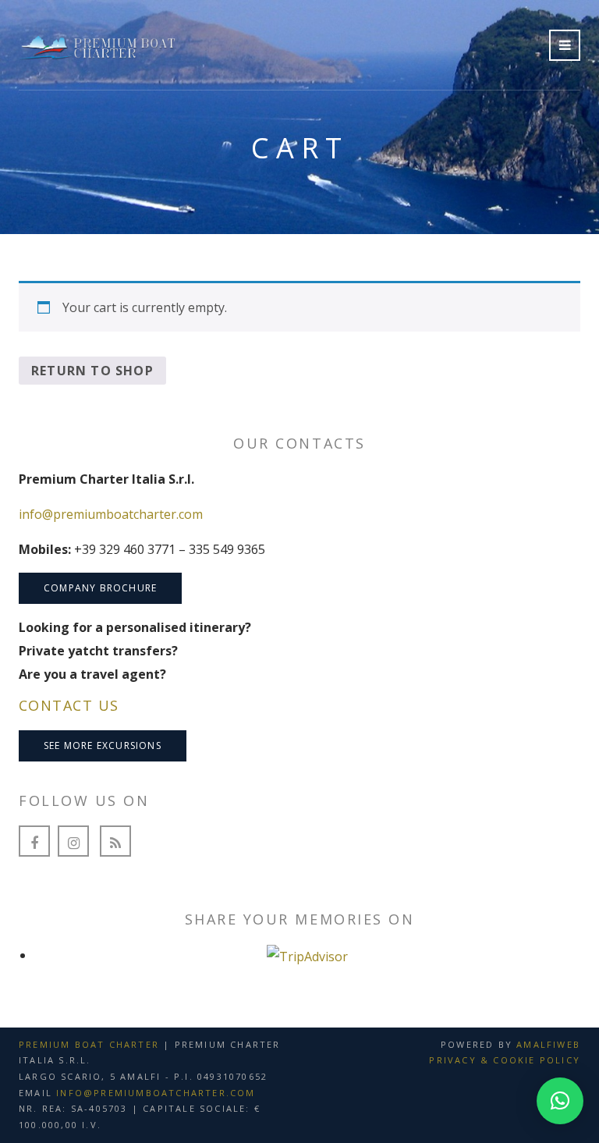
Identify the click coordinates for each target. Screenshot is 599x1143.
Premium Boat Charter (89, 1044)
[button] (560, 1100)
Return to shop (92, 370)
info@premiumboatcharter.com (111, 514)
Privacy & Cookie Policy (504, 1060)
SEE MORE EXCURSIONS (102, 745)
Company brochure (100, 588)
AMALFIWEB (548, 1044)
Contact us (69, 705)
